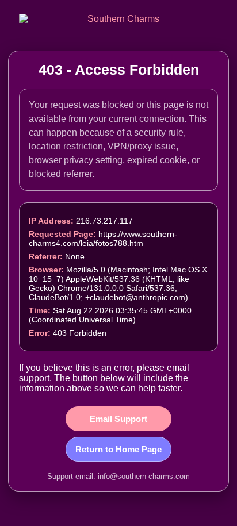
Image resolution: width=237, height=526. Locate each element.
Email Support (118, 419)
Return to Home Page (118, 449)
